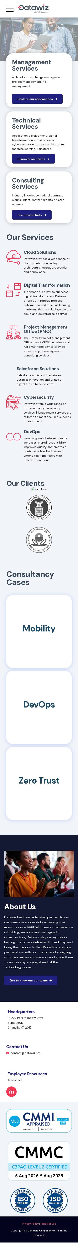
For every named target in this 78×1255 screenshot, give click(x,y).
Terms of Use (48, 1223)
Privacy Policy (30, 1223)
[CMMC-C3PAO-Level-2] (39, 1161)
